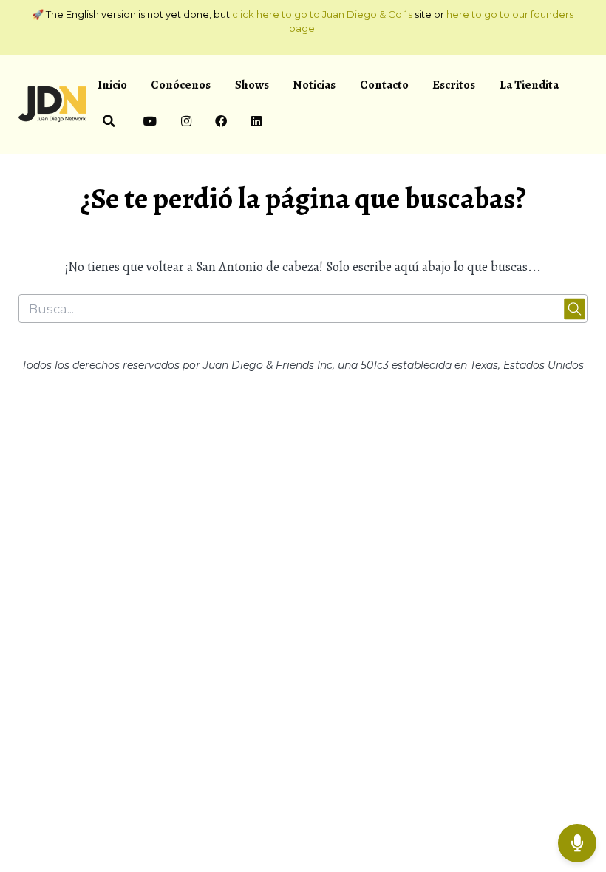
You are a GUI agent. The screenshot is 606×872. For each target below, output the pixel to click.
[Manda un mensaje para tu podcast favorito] (577, 843)
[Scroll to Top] (577, 795)
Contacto (384, 84)
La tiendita (529, 84)
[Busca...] (109, 123)
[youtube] (150, 123)
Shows (252, 84)
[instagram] (185, 123)
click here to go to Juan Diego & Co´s (322, 14)
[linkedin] (256, 123)
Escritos (453, 84)
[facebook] (221, 123)
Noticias (314, 84)
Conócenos (181, 84)
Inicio (112, 84)
